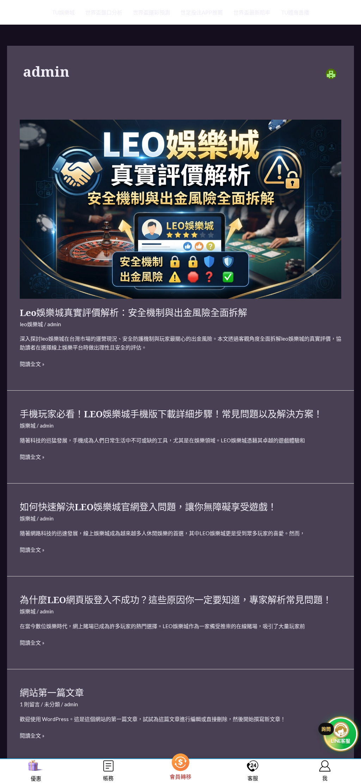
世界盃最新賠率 (251, 12)
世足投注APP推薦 (201, 12)
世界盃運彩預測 (151, 12)
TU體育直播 (295, 12)
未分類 (52, 704)
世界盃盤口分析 (103, 12)
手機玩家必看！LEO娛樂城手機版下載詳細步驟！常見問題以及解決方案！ (171, 414)
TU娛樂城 (63, 12)
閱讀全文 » (32, 363)
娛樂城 (28, 425)
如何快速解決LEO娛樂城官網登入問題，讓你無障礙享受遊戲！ (148, 506)
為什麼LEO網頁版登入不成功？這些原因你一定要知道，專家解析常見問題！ (176, 599)
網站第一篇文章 (52, 692)
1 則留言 (30, 704)
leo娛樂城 (31, 324)
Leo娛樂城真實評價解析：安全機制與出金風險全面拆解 (133, 312)
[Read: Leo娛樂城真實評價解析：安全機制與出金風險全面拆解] (180, 208)
